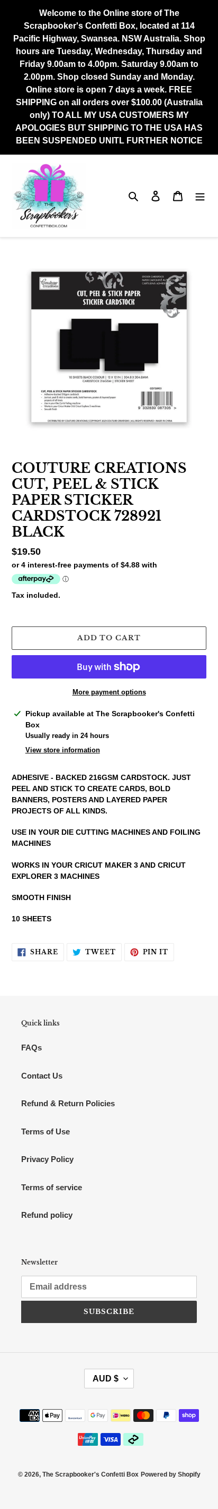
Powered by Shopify (171, 1474)
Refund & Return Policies (68, 1103)
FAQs (31, 1047)
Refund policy (46, 1214)
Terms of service (51, 1187)
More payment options (109, 692)
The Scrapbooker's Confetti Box (90, 1474)
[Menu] (200, 195)
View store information (62, 750)
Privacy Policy (47, 1159)
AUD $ (106, 1378)
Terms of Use (45, 1131)
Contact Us (41, 1075)
